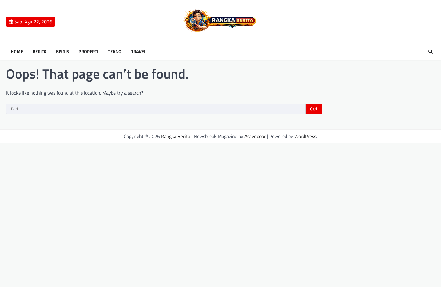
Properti (88, 51)
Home (17, 51)
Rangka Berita (175, 136)
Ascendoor (255, 136)
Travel (138, 51)
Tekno (115, 51)
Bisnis (62, 51)
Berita (39, 51)
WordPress (305, 136)
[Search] (430, 51)
